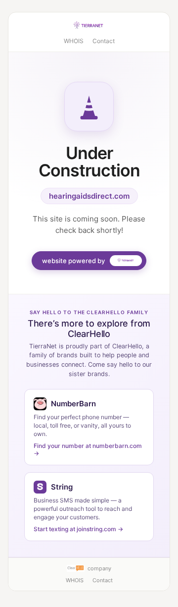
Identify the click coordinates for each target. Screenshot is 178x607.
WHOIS (74, 41)
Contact (103, 41)
